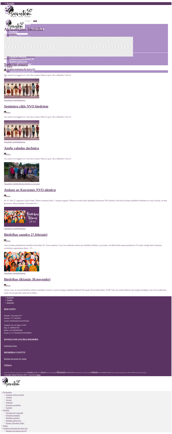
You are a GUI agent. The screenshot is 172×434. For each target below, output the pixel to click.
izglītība (36, 372)
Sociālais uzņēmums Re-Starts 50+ (21, 69)
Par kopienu (12, 34)
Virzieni (9, 400)
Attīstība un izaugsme (32, 184)
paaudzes (88, 372)
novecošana (85, 372)
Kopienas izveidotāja (18, 34)
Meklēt (35, 21)
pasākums (94, 372)
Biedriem (22, 58)
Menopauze (61, 372)
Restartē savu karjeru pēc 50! (21, 71)
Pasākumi (22, 229)
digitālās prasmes (12, 372)
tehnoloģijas (129, 372)
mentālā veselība (70, 372)
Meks (39, 375)
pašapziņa (100, 372)
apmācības (5, 372)
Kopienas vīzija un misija (15, 395)
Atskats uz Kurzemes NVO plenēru (30, 190)
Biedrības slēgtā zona (18, 62)
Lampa (47, 372)
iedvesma (25, 372)
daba (8, 372)
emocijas (19, 372)
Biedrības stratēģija (13, 418)
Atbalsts (21, 184)
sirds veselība (117, 372)
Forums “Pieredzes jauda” (15, 423)
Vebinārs (136, 372)
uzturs (133, 372)
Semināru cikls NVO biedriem (26, 106)
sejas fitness (113, 372)
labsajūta (43, 372)
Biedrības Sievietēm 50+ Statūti (15, 359)
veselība (139, 372)
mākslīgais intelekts (78, 372)
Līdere (50, 372)
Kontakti (10, 3)
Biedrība (6, 410)
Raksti (9, 66)
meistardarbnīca (53, 372)
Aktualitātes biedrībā (11, 58)
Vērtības (9, 397)
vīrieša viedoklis (143, 372)
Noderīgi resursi (16, 64)
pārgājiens (104, 372)
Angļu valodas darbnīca (21, 148)
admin (8, 71)
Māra (82, 372)
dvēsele (16, 372)
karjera (39, 372)
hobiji (22, 372)
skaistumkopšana (122, 372)
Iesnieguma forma (10, 346)
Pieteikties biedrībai (13, 415)
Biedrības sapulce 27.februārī (25, 234)
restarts (109, 372)
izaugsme (30, 372)
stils (126, 372)
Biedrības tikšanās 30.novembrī (27, 279)
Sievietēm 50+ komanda (14, 413)
